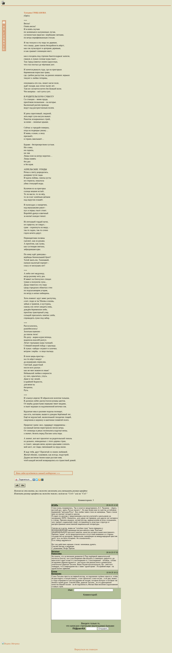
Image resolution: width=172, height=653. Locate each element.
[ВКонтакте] (34, 479)
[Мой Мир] (42, 479)
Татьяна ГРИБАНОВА (35, 12)
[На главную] (3, 4)
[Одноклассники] (39, 479)
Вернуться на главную (86, 649)
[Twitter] (36, 479)
